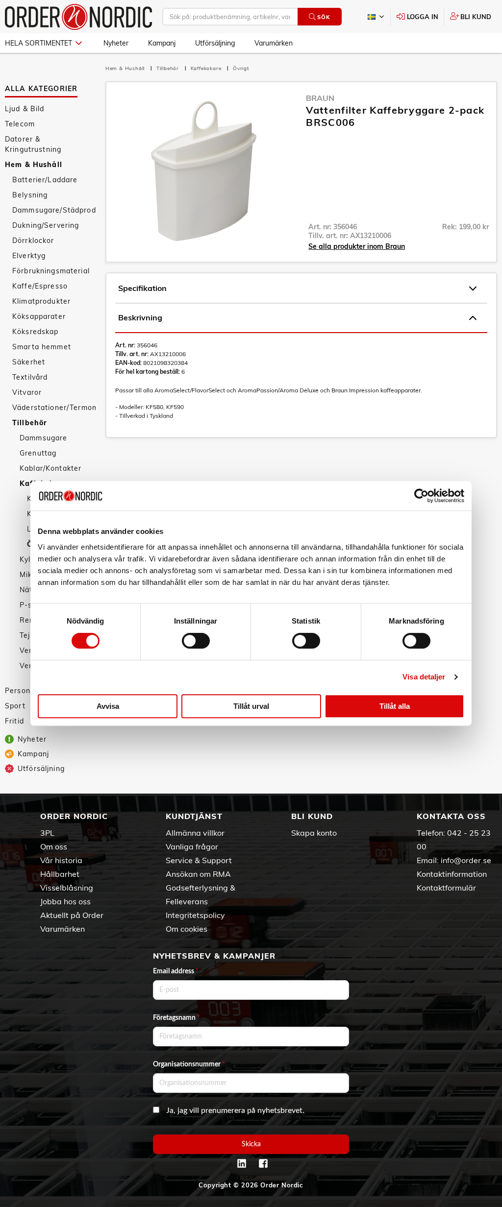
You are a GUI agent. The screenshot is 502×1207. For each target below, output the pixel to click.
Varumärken (273, 43)
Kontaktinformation (452, 874)
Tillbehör (29, 422)
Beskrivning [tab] (140, 317)
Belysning (30, 195)
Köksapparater (39, 316)
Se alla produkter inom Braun (356, 246)
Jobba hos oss (65, 901)
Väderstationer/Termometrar (54, 407)
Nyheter (115, 43)
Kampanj (162, 43)
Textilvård (30, 377)
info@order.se (466, 860)
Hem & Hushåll (33, 164)
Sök (323, 17)
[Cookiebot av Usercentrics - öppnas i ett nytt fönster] (421, 495)
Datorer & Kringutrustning (33, 144)
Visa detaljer (423, 677)
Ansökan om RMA (198, 874)
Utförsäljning (215, 43)
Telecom (20, 124)
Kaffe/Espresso (40, 286)
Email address (176, 971)
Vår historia (61, 860)
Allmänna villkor (195, 833)
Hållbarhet (59, 874)
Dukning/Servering (45, 225)
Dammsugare (43, 438)
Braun (320, 98)
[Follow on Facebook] (263, 1163)
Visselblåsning (66, 888)
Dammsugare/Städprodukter (54, 210)
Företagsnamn (176, 1017)
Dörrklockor (33, 240)
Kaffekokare (207, 68)
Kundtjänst (194, 816)
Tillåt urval (251, 706)
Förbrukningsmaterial (51, 270)
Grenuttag (38, 453)
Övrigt (241, 68)
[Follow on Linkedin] (242, 1163)
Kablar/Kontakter (50, 468)
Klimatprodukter (41, 301)
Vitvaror (27, 392)
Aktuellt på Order (71, 915)
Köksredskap (35, 331)
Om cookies (186, 929)
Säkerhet (28, 362)
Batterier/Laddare (44, 179)
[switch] (196, 641)
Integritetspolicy (195, 915)
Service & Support (199, 860)
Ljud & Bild (25, 108)
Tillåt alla (394, 706)
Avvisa (108, 706)
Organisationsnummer (189, 1064)
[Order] (78, 17)
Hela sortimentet (38, 43)
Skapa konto (314, 833)
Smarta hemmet (41, 346)
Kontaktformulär (446, 888)
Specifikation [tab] (142, 288)
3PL (47, 833)
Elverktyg (29, 255)
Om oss (53, 846)
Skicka (251, 1144)
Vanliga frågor (192, 846)
